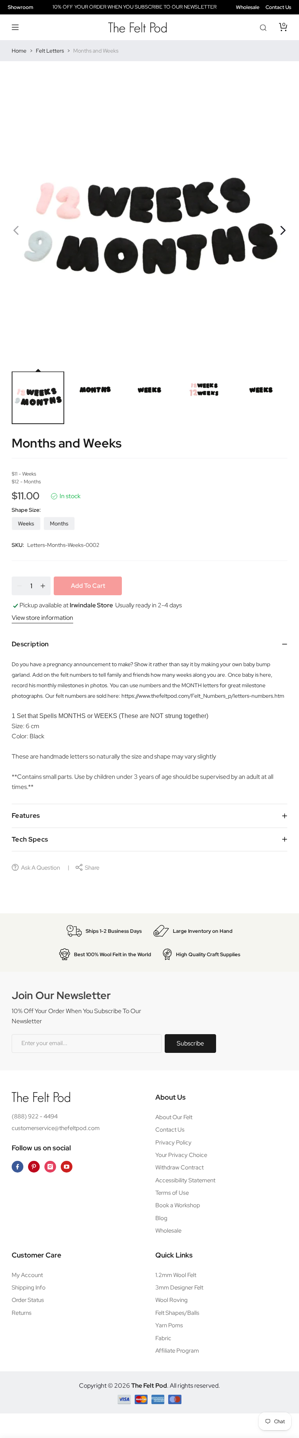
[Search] (263, 27)
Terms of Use (172, 1193)
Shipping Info (29, 1287)
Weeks (26, 523)
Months (59, 523)
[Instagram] (50, 1167)
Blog (161, 1218)
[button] (15, 27)
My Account (27, 1275)
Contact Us (278, 7)
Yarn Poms (169, 1325)
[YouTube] (66, 1167)
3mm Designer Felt (179, 1287)
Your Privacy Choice (181, 1155)
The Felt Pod (149, 1385)
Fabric (163, 1338)
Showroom (20, 7)
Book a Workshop (177, 1205)
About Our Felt (173, 1117)
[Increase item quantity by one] (43, 586)
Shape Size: (26, 510)
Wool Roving (171, 1300)
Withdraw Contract (179, 1167)
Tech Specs (30, 839)
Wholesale (247, 7)
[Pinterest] (34, 1167)
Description (30, 644)
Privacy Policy (173, 1142)
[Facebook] (17, 1167)
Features (26, 815)
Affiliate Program (177, 1351)
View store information (42, 618)
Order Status (28, 1300)
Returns (22, 1313)
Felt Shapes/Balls (177, 1313)
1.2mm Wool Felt (175, 1275)
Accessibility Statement (185, 1180)
